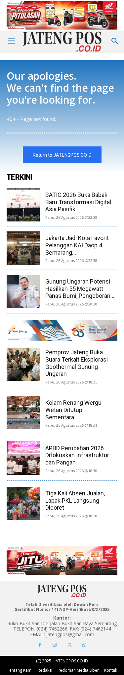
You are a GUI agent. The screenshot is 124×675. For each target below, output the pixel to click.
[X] (69, 645)
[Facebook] (40, 645)
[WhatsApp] (84, 645)
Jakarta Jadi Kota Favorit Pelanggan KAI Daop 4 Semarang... (77, 245)
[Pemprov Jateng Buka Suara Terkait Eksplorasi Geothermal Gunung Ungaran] (23, 364)
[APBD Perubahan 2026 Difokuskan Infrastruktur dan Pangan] (23, 457)
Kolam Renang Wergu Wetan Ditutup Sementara (73, 409)
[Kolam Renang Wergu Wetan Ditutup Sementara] (23, 412)
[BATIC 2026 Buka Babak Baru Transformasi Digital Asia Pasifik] (23, 205)
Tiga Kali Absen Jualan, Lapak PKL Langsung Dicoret (75, 500)
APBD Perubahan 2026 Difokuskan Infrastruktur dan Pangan (77, 455)
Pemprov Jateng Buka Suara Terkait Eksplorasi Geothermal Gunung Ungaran (76, 363)
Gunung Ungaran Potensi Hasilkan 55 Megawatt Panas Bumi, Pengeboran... (79, 288)
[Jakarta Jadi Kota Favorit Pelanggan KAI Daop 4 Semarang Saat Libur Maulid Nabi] (23, 248)
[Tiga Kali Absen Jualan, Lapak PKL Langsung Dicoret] (23, 503)
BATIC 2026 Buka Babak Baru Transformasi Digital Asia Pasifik (78, 201)
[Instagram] (55, 645)
